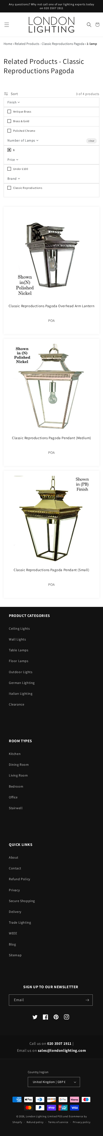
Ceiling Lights (19, 628)
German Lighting (22, 683)
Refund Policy (19, 879)
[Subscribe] (87, 1000)
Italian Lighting (21, 693)
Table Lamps (19, 650)
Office (13, 797)
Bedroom (16, 786)
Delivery (15, 911)
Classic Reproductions (27, 188)
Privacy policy (82, 1122)
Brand (12, 178)
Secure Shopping (22, 901)
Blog (12, 944)
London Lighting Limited (41, 1116)
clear (91, 140)
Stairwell (16, 808)
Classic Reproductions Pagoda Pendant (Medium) (51, 438)
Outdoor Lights (20, 672)
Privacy (14, 890)
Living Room (18, 775)
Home (8, 44)
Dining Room (19, 764)
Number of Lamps (21, 140)
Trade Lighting (20, 922)
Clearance (16, 704)
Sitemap (15, 955)
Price (11, 159)
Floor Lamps (19, 661)
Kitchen (15, 754)
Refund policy (35, 1122)
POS (60, 1116)
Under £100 (20, 169)
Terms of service (58, 1122)
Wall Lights (17, 639)
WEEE (13, 933)
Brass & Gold (20, 121)
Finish (12, 102)
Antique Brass (21, 111)
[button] (6, 24)
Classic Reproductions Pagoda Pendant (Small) (51, 570)
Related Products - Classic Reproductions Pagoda (49, 44)
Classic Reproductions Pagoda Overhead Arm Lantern (51, 306)
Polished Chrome (23, 130)
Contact (15, 868)
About (13, 857)
